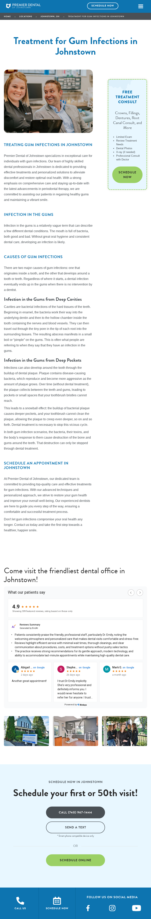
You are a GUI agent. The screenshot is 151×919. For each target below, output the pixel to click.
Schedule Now (127, 174)
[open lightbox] (26, 731)
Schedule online (75, 860)
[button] (140, 6)
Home (7, 16)
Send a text (75, 827)
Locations (25, 16)
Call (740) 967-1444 (75, 812)
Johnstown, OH (50, 16)
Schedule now (102, 5)
